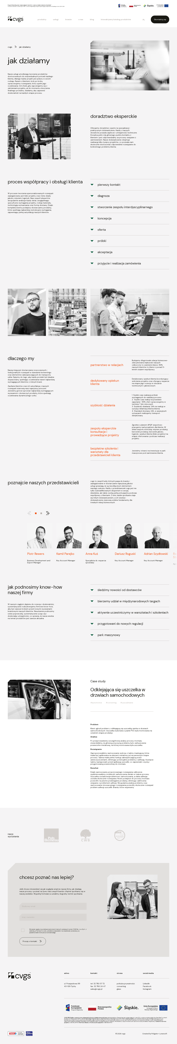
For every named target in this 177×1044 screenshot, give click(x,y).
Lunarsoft (163, 1034)
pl (144, 20)
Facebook (147, 986)
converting (121, 986)
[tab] (41, 513)
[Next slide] (48, 513)
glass (119, 989)
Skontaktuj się (160, 19)
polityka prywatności (126, 983)
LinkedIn (146, 983)
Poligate (154, 1034)
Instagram (147, 989)
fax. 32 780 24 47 (97, 986)
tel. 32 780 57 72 (97, 983)
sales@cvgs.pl (96, 989)
